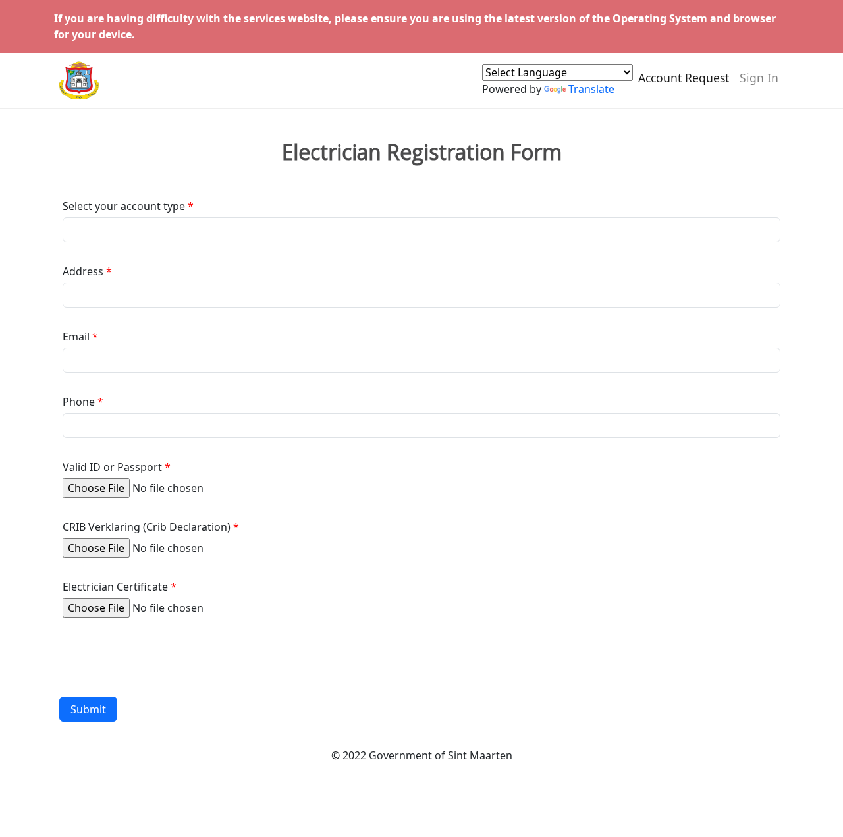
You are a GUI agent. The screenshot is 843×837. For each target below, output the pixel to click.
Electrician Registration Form (422, 152)
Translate (591, 89)
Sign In (759, 78)
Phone (79, 401)
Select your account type (124, 206)
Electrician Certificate (115, 587)
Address (83, 271)
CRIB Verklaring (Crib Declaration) (147, 527)
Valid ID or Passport (112, 467)
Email (76, 336)
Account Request (683, 78)
